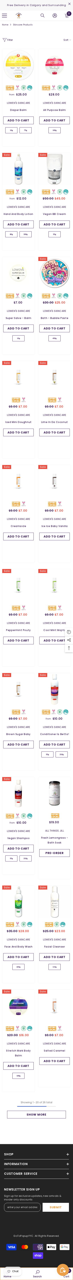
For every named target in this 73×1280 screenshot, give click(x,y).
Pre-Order (54, 853)
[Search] (42, 15)
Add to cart (54, 224)
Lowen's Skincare (18, 103)
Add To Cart (18, 120)
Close (69, 3)
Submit (56, 1207)
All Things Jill (54, 830)
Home (5, 24)
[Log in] (54, 15)
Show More (36, 1115)
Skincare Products (23, 24)
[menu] (4, 15)
